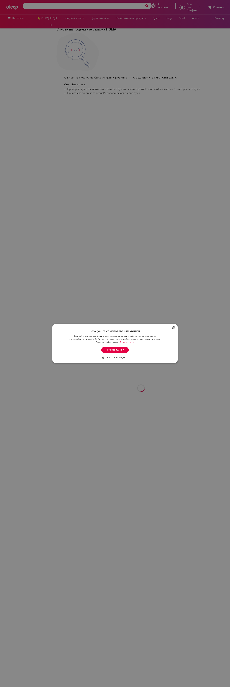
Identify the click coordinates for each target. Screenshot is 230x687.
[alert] (115, 343)
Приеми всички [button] (115, 350)
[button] (114, 357)
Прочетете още (127, 342)
